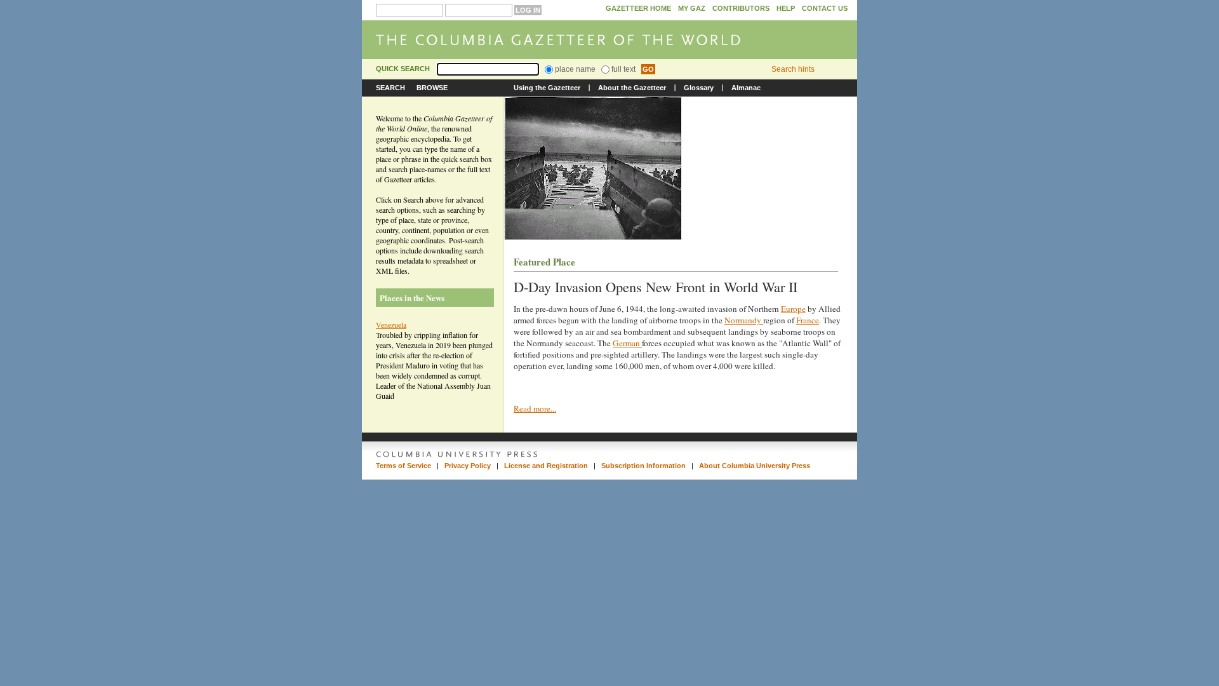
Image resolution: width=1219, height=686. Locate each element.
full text (623, 69)
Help (785, 8)
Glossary (699, 87)
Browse (432, 87)
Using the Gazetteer (547, 87)
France (807, 320)
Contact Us (825, 8)
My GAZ (691, 8)
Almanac (746, 87)
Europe (793, 308)
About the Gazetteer (632, 87)
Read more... (535, 408)
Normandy (743, 320)
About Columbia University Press (754, 465)
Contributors (740, 8)
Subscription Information (643, 465)
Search (390, 87)
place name (574, 69)
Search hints (793, 69)
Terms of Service (403, 465)
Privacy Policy (467, 465)
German (627, 343)
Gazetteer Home (638, 8)
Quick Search (403, 68)
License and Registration (546, 465)
